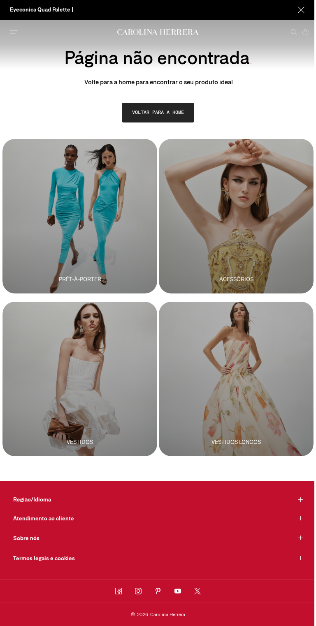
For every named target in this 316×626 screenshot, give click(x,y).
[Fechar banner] (301, 10)
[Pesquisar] (294, 32)
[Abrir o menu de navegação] (14, 32)
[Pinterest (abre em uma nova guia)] (158, 591)
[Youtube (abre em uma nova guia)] (177, 591)
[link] (158, 112)
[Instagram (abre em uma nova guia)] (138, 591)
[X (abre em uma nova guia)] (197, 591)
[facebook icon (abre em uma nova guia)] (118, 591)
